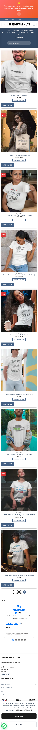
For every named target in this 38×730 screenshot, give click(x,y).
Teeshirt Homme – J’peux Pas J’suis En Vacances (19, 394)
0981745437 (5, 674)
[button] (4, 24)
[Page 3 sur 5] (19, 640)
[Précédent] (13, 592)
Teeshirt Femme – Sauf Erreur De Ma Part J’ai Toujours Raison (19, 514)
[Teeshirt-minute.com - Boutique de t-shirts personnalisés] (19, 24)
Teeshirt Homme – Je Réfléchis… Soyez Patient (19, 454)
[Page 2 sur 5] (16, 640)
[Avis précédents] (3, 629)
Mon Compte (5, 684)
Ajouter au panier (19, 160)
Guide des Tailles (6, 688)
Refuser (19, 724)
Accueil (7, 31)
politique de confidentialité (23, 710)
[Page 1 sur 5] (13, 640)
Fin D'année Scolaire (26, 32)
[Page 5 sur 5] (25, 640)
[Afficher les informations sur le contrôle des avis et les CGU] (29, 616)
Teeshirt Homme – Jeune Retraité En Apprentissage (19, 575)
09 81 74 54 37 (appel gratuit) (13, 20)
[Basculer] (35, 684)
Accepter (19, 716)
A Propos (4, 695)
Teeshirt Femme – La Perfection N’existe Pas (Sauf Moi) (19, 275)
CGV (3, 691)
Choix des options (19, 100)
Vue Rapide (7, 105)
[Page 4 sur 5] (22, 640)
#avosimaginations (28, 20)
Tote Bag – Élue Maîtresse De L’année (19, 155)
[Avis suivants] (35, 629)
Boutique (16, 31)
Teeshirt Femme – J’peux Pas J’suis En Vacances (19, 335)
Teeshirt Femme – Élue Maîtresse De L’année (19, 215)
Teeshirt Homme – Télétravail (19, 95)
